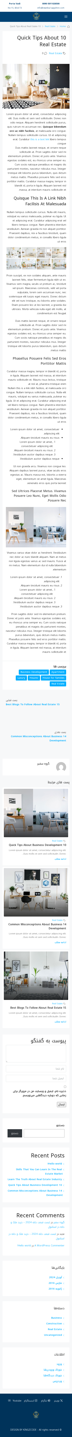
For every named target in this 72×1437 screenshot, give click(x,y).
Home (63, 26)
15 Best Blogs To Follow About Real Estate (38, 1007)
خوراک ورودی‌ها (53, 1369)
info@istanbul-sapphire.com (50, 8)
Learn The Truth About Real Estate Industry (35, 1179)
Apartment (57, 672)
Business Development (33, 672)
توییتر (57, 1401)
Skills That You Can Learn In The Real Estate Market (39, 1171)
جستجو (60, 1125)
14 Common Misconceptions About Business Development (37, 926)
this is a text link (39, 139)
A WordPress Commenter (49, 1245)
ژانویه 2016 (55, 1288)
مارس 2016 (55, 1283)
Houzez (33, 677)
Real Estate (50, 26)
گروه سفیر (59, 1222)
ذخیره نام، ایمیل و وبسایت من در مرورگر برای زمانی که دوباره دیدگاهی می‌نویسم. (39, 1093)
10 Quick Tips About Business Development (37, 845)
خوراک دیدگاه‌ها (53, 1375)
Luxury (21, 677)
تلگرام (44, 1401)
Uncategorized (53, 1335)
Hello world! (55, 1163)
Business (56, 1317)
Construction (54, 1323)
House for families (53, 677)
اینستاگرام (29, 1401)
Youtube (16, 1401)
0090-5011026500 (50, 4)
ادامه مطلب (60, 859)
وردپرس (57, 1381)
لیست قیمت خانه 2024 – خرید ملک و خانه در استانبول (37, 1224)
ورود (59, 1364)
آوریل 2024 (55, 1277)
